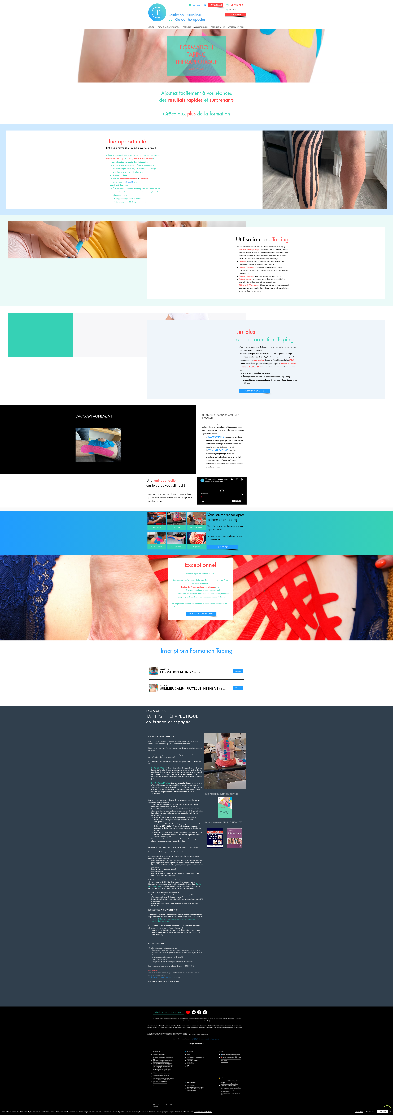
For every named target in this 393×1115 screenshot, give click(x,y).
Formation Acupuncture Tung (159, 1076)
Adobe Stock (175, 1034)
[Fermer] (390, 1111)
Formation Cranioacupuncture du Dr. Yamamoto (163, 1078)
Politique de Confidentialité (203, 1112)
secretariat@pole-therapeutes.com (211, 1039)
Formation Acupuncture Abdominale (161, 1075)
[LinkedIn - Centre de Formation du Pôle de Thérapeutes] (194, 1012)
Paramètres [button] (359, 1112)
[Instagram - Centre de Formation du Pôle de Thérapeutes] (205, 1012)
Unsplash (195, 1034)
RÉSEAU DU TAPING (216, 437)
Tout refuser (370, 1112)
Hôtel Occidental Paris (232, 1057)
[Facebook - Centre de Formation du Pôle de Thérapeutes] (199, 1012)
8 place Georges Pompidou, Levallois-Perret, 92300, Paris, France (231, 1059)
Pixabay (185, 1034)
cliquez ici (176, 977)
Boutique (189, 1066)
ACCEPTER (382, 1112)
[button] (169, 27)
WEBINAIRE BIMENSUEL (218, 450)
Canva (189, 1034)
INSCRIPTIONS (188, 966)
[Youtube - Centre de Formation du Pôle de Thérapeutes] (188, 1012)
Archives (185, 1033)
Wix (181, 1034)
